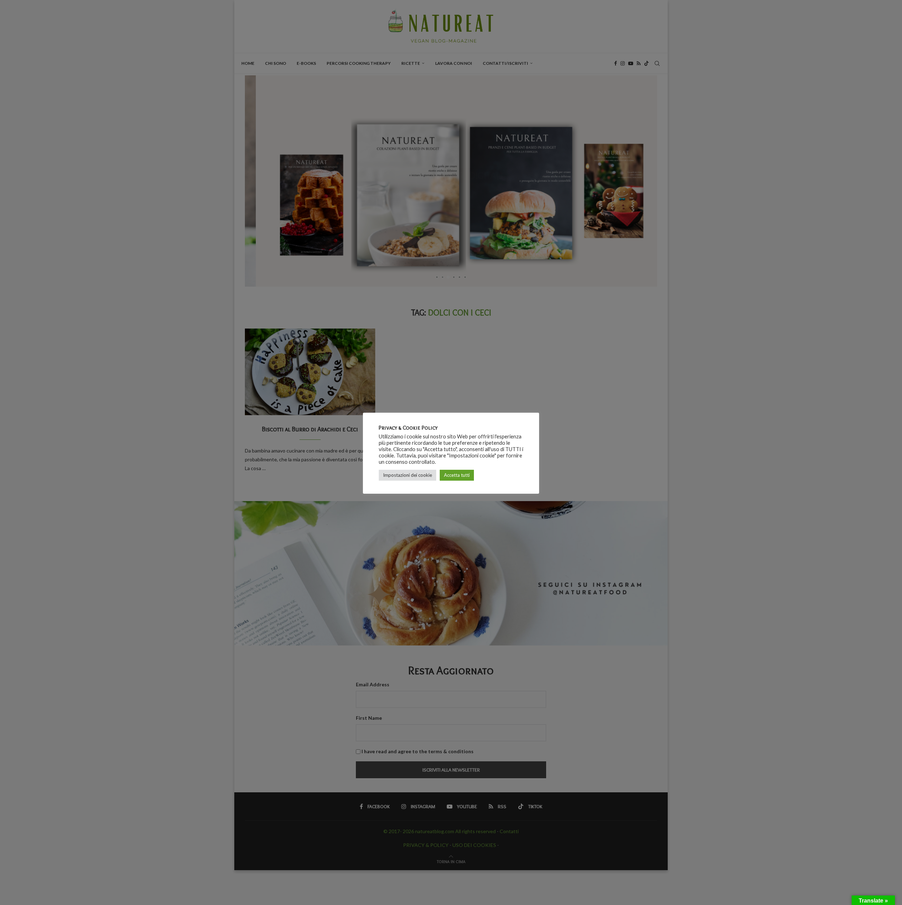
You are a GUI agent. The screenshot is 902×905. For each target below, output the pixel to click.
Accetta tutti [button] (457, 475)
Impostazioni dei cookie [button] (407, 475)
